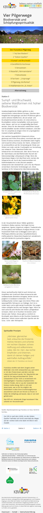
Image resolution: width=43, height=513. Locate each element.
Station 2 (6, 428)
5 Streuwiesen (20, 68)
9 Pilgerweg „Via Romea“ (20, 82)
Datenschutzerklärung (27, 512)
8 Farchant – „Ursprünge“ (20, 78)
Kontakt (14, 512)
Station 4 (36, 428)
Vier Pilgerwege (17, 15)
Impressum (6, 512)
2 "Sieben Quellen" (20, 57)
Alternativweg (20, 90)
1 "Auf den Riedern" (20, 53)
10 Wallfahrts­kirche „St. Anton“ (20, 85)
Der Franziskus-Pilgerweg (20, 50)
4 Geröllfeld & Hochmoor (20, 64)
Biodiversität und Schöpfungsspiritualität (18, 21)
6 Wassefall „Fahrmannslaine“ (20, 71)
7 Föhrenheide (20, 75)
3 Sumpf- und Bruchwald (20, 60)
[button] (3, 34)
